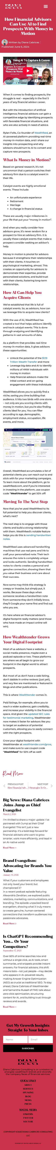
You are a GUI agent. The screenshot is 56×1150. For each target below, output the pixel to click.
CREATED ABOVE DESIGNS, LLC (32, 1143)
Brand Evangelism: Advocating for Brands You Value (27, 866)
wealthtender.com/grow (37, 744)
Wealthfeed (41, 132)
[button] (45, 6)
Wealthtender (27, 695)
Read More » (10, 848)
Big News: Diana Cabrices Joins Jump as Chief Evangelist (26, 805)
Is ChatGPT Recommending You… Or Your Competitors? (28, 942)
